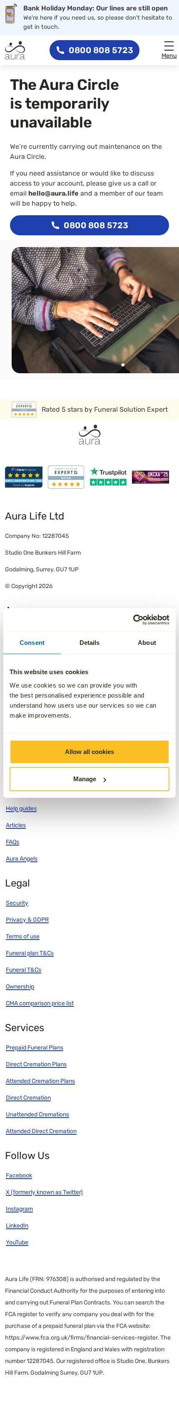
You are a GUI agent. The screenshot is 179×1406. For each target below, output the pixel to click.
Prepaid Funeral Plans (34, 1047)
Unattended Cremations (37, 1114)
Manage (84, 778)
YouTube (17, 1242)
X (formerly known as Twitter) (44, 1192)
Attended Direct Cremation (41, 1131)
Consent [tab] (32, 642)
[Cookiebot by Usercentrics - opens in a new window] (133, 619)
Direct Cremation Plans (36, 1064)
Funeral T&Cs (23, 969)
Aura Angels (21, 858)
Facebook (19, 1175)
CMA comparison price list (40, 1003)
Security (17, 903)
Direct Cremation (28, 1097)
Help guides (21, 808)
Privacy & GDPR (27, 919)
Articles (16, 825)
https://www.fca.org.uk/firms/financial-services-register (81, 1337)
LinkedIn (17, 1225)
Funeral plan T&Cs (30, 953)
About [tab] (147, 642)
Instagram (19, 1208)
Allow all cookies (89, 751)
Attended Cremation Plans (40, 1081)
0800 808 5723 (101, 50)
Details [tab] (90, 642)
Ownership (20, 986)
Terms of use (23, 936)
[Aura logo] (15, 50)
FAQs (12, 842)
